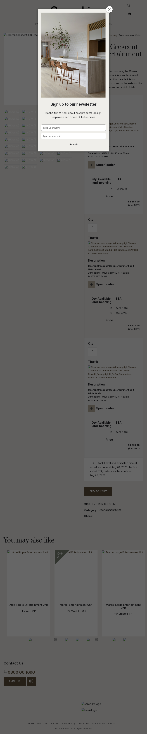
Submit (73, 144)
